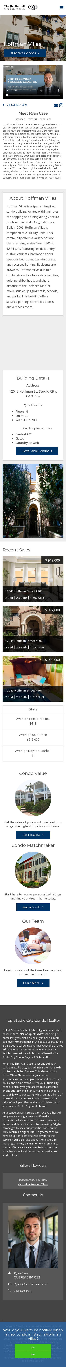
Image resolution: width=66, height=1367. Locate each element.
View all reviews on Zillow (33, 1184)
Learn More (31, 983)
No (33, 1354)
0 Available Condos (35, 451)
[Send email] (56, 105)
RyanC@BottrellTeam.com (31, 1284)
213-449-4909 (16, 105)
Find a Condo (32, 907)
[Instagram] (61, 105)
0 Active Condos (23, 53)
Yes (33, 1347)
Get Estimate (32, 835)
